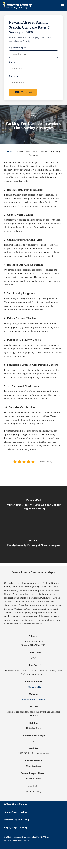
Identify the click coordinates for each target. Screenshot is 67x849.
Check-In (13, 62)
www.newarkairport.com (33, 699)
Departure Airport (17, 48)
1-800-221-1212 (33, 687)
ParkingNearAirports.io (20, 840)
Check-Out (14, 76)
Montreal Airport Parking (16, 820)
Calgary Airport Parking (15, 827)
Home (10, 151)
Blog (33, 116)
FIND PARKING (23, 92)
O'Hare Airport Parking (15, 804)
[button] (62, 5)
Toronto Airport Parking (15, 812)
